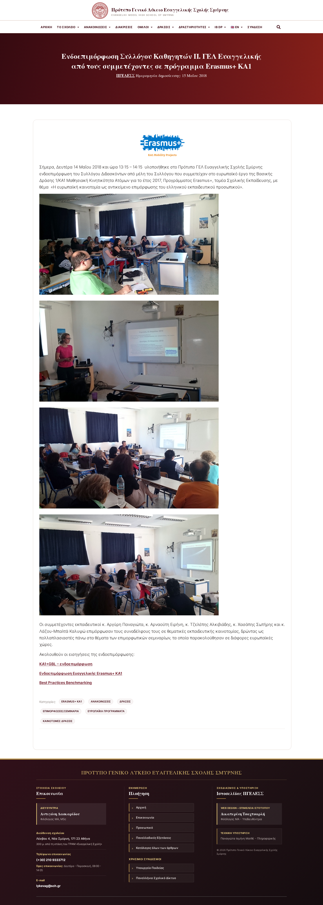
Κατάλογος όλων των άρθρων (157, 848)
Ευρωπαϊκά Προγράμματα (106, 711)
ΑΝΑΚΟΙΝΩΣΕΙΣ (95, 27)
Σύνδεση (254, 27)
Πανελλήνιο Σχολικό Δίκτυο (156, 878)
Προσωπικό (144, 827)
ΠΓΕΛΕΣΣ (125, 75)
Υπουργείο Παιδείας (150, 868)
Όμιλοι (143, 27)
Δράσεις (163, 27)
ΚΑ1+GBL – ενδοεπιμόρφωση (65, 664)
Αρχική (46, 27)
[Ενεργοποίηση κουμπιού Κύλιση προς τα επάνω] (314, 896)
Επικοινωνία (145, 817)
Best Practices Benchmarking (65, 682)
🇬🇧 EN (235, 27)
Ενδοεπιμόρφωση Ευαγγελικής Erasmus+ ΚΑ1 (80, 673)
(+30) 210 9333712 (50, 860)
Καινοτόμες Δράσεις (58, 721)
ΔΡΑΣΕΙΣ (125, 701)
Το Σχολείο (66, 27)
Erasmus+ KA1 (71, 701)
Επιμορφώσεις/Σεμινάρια (61, 711)
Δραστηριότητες (193, 27)
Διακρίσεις (123, 27)
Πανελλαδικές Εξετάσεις (153, 837)
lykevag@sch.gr (48, 886)
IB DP (218, 27)
